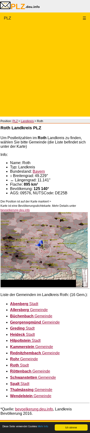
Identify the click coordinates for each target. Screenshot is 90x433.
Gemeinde (29, 310)
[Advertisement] (45, 72)
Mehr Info (43, 426)
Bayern (39, 171)
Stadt (24, 304)
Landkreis (27, 121)
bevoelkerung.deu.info (15, 210)
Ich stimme (71, 427)
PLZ (7, 18)
